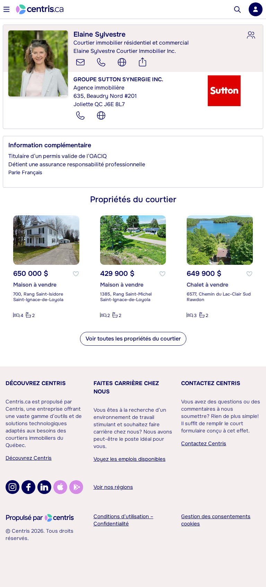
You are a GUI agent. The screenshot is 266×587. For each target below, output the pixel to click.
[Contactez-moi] (80, 62)
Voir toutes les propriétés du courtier (133, 338)
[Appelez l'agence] (80, 115)
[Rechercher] (237, 9)
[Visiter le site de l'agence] (101, 115)
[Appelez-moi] (101, 62)
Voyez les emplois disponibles (130, 459)
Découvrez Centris (36, 383)
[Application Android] (76, 487)
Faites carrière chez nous (126, 387)
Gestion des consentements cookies (215, 520)
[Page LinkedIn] (44, 487)
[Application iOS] (60, 487)
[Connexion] (256, 9)
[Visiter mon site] (122, 62)
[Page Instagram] (12, 487)
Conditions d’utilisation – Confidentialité (123, 520)
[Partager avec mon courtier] (251, 35)
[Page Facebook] (28, 487)
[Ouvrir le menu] (6, 9)
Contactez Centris (210, 383)
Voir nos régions (113, 487)
